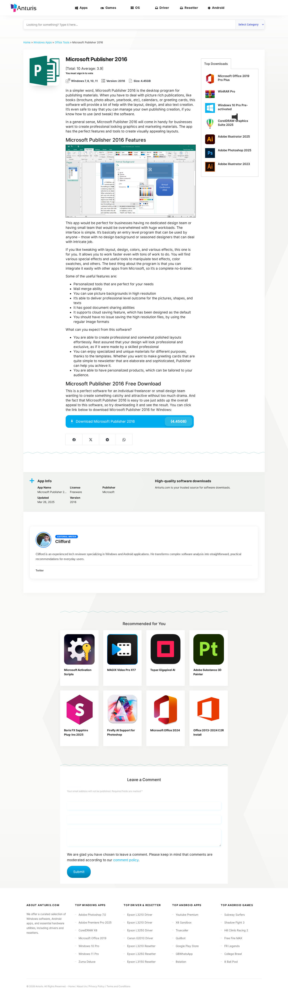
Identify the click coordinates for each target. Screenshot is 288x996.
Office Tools (62, 42)
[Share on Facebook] (74, 439)
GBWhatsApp (184, 953)
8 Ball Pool (231, 961)
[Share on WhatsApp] (124, 439)
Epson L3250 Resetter (141, 953)
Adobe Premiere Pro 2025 (95, 922)
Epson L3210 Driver (139, 914)
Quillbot (181, 938)
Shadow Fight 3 (234, 922)
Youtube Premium (187, 914)
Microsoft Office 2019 (92, 938)
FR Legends (232, 946)
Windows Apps (43, 42)
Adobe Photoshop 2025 (234, 150)
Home (27, 42)
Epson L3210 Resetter (141, 946)
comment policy (126, 860)
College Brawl (233, 953)
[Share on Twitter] (90, 439)
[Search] (278, 8)
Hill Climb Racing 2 (236, 930)
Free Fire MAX (233, 938)
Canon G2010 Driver (140, 938)
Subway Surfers (234, 914)
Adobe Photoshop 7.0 (92, 914)
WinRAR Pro (226, 91)
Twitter (40, 570)
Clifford (62, 541)
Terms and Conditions (118, 986)
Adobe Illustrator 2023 (234, 164)
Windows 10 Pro (89, 946)
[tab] (216, 63)
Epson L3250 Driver (140, 930)
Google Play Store (187, 946)
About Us (82, 986)
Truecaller (182, 930)
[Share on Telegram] (107, 439)
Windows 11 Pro (89, 953)
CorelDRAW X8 (88, 930)
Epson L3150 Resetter (141, 961)
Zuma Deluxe (87, 961)
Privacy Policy (97, 986)
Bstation (181, 961)
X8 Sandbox (184, 922)
